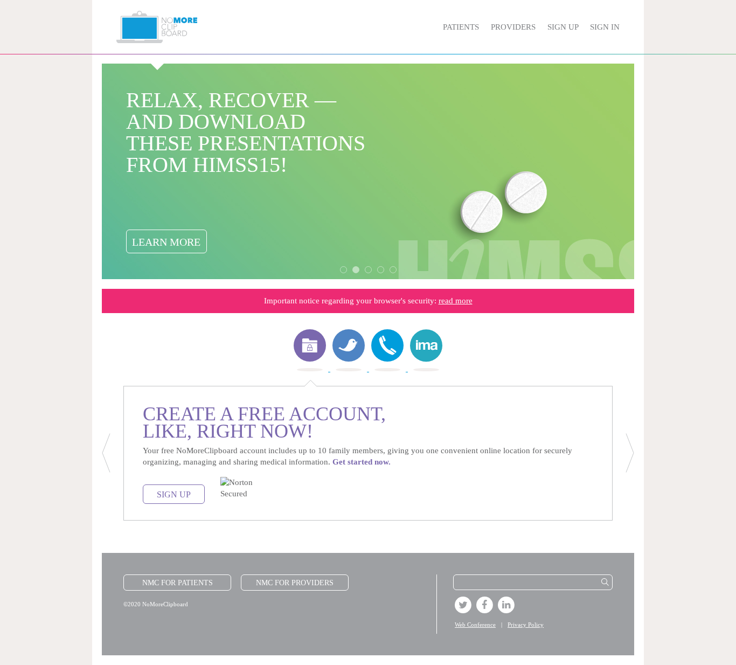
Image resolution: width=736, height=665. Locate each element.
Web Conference (475, 624)
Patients (461, 27)
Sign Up (562, 27)
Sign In (605, 27)
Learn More (166, 242)
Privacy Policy (526, 624)
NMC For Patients (177, 583)
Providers (513, 27)
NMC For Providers (295, 583)
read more (456, 300)
